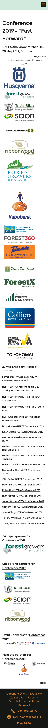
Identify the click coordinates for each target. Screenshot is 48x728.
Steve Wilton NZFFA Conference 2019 (22, 506)
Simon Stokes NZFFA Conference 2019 (23, 501)
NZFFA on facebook (25, 716)
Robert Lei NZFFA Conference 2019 (21, 490)
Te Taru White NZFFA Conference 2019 (23, 517)
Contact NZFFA (27, 710)
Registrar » (40, 56)
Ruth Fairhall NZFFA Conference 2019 (22, 495)
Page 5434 (24, 723)
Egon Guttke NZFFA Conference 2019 (22, 431)
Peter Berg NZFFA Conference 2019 (21, 484)
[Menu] (43, 4)
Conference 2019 (14, 540)
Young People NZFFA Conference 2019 (23, 523)
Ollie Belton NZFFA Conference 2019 (22, 478)
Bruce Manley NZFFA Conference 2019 (23, 426)
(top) (43, 682)
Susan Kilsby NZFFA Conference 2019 (22, 512)
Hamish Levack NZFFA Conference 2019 (23, 464)
